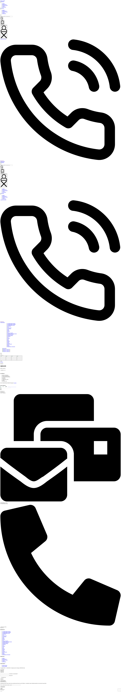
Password (11, 675)
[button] (6, 348)
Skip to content (2, 0)
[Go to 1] (3, 358)
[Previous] (0, 354)
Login (1, 688)
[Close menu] (0, 9)
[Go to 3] (14, 358)
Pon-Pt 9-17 (2, 160)
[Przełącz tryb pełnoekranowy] (1, 690)
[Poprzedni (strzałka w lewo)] (0, 691)
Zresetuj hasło (3, 686)
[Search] (0, 15)
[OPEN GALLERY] (4, 348)
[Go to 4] (19, 358)
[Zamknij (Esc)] (3, 690)
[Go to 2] (8, 358)
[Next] (1, 354)
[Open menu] (0, 2)
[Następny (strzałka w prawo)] (1, 691)
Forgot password (3, 680)
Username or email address (13, 673)
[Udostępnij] (2, 690)
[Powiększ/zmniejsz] (0, 690)
